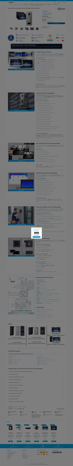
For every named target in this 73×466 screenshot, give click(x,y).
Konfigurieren (36, 232)
